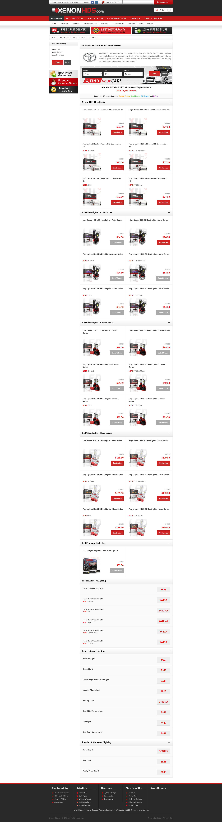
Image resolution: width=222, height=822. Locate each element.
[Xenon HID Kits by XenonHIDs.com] (76, 10)
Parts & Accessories (153, 18)
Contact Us (132, 796)
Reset (164, 74)
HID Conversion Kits (74, 18)
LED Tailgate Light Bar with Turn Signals (100, 551)
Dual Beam (135, 96)
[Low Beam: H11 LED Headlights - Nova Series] (92, 458)
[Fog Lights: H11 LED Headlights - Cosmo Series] (92, 383)
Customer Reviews (135, 799)
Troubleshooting (85, 805)
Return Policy (133, 805)
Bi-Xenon (145, 96)
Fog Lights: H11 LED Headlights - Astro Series (103, 254)
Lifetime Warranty (85, 799)
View (57, 62)
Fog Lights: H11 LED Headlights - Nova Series (103, 475)
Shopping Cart (109, 796)
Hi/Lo (155, 96)
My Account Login (110, 793)
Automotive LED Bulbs (116, 18)
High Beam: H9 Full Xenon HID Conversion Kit (149, 110)
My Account (164, 2)
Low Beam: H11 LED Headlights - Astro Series (102, 220)
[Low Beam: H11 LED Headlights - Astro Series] (92, 237)
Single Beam (124, 96)
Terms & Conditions (154, 818)
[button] (159, 799)
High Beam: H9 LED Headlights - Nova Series (148, 441)
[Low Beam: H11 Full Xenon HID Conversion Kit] (92, 127)
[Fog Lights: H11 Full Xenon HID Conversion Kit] (92, 162)
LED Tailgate (135, 18)
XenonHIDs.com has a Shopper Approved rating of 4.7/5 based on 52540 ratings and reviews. (111, 810)
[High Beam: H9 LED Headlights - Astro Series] (138, 237)
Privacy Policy (168, 818)
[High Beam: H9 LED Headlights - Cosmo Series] (138, 347)
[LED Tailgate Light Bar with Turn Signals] (92, 565)
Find (154, 74)
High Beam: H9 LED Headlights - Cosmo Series (149, 330)
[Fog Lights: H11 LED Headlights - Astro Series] (92, 273)
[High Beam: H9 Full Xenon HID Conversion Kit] (138, 127)
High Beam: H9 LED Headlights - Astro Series (148, 220)
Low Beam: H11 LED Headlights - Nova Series (102, 441)
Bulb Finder (56, 18)
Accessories (58, 802)
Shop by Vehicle (60, 799)
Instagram (96, 2)
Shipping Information (135, 802)
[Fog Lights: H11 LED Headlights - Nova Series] (92, 493)
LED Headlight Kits (95, 18)
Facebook (92, 2)
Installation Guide (85, 802)
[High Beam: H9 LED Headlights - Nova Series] (138, 458)
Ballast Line (83, 793)
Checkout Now (109, 799)
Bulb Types (83, 796)
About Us (131, 793)
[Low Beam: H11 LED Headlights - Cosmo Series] (92, 347)
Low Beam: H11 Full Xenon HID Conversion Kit (103, 110)
